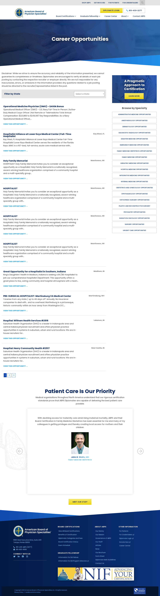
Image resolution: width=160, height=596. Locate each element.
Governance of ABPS (103, 538)
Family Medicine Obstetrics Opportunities (134, 151)
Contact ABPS (139, 16)
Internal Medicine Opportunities (134, 182)
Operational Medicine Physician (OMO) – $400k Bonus (33, 106)
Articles (98, 545)
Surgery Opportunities (134, 224)
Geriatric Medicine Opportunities (134, 163)
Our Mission (99, 535)
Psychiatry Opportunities (134, 212)
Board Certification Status (68, 542)
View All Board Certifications (69, 531)
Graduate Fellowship (89, 16)
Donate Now (124, 542)
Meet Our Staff (80, 502)
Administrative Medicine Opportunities (134, 114)
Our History (99, 531)
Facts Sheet (99, 556)
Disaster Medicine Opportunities (134, 139)
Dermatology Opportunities (134, 127)
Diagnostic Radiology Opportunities (134, 133)
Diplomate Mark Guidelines (105, 560)
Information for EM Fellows (68, 557)
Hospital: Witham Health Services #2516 (25, 320)
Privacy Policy (18, 592)
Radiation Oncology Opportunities (134, 218)
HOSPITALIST (10, 188)
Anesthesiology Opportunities (134, 120)
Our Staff (99, 542)
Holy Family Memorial (15, 160)
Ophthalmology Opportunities (134, 194)
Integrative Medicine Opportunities (134, 175)
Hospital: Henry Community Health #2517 (26, 348)
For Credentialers (130, 3)
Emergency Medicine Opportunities (134, 145)
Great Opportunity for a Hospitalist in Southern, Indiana (34, 271)
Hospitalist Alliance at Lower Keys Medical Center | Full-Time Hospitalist (37, 135)
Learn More (134, 96)
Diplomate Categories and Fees (70, 538)
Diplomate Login (111, 10)
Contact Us (99, 563)
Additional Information (33, 592)
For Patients (113, 3)
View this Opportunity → (15, 124)
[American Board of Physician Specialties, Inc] (31, 12)
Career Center (110, 16)
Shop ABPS (86, 3)
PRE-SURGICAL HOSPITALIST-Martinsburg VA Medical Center (37, 296)
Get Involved (99, 3)
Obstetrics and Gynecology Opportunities (134, 188)
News (97, 549)
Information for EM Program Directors (72, 561)
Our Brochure (100, 552)
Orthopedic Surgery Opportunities (134, 200)
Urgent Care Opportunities (134, 230)
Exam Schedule (64, 545)
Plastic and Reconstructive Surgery (134, 206)
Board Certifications (65, 16)
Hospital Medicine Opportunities (134, 169)
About (124, 16)
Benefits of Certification (67, 535)
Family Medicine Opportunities (134, 157)
